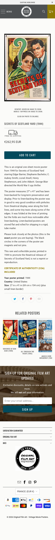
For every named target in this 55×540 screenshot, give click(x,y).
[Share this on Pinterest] (31, 299)
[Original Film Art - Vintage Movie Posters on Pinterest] (35, 482)
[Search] (44, 11)
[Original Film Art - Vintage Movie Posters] (26, 11)
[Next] (48, 68)
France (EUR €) (25, 491)
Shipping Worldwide (27, 2)
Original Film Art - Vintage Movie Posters (30, 517)
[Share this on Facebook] (23, 299)
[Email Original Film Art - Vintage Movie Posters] (19, 482)
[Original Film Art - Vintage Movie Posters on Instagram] (30, 482)
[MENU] (1, 11)
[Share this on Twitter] (14, 299)
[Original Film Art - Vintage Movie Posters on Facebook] (24, 482)
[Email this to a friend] (39, 299)
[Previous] (6, 68)
